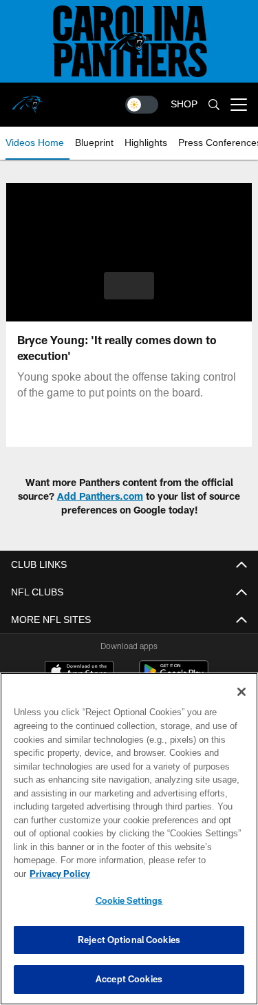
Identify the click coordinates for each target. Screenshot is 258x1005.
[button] (129, 285)
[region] (129, 845)
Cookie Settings (129, 900)
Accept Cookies (129, 978)
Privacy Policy (166, 873)
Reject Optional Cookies (129, 939)
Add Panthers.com (100, 496)
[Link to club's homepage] (27, 99)
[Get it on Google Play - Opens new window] (174, 678)
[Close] (241, 705)
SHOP (184, 104)
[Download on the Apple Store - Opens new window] (79, 672)
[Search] (213, 105)
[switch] (141, 105)
